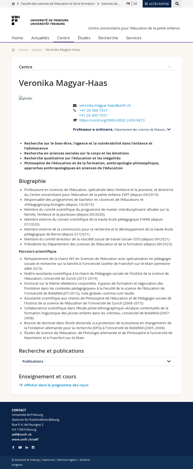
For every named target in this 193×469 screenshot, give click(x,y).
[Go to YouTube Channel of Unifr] (20, 447)
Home (17, 37)
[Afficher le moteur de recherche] (177, 3)
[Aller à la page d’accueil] (13, 3)
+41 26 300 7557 (93, 110)
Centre (63, 37)
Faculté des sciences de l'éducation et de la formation (58, 3)
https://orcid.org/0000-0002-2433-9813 (112, 120)
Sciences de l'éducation (117, 3)
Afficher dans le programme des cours (56, 385)
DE (135, 3)
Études (84, 37)
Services (133, 37)
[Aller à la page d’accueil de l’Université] (40, 20)
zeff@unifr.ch (22, 434)
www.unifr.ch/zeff (25, 439)
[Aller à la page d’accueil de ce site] (13, 49)
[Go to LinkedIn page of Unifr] (26, 447)
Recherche (108, 37)
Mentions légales (67, 459)
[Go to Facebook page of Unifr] (13, 447)
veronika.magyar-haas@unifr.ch (105, 105)
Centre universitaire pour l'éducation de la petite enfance (134, 28)
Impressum (48, 459)
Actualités (40, 37)
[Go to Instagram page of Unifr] (33, 447)
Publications (32, 361)
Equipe (36, 50)
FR (128, 3)
